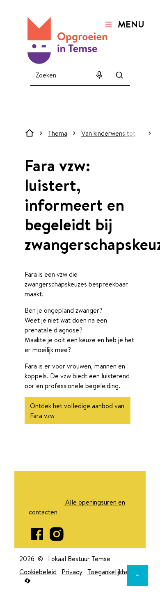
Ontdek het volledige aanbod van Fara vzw (77, 410)
